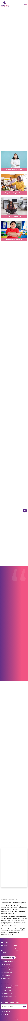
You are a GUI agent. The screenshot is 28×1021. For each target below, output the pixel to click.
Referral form (7, 957)
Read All (12, 731)
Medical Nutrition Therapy (6, 969)
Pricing (16, 950)
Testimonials (5, 948)
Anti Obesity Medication (6, 972)
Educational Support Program (7, 967)
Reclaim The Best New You (11, 130)
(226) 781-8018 (7, 990)
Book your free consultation (10, 36)
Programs (4, 945)
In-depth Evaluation (5, 964)
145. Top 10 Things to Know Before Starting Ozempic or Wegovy (14, 758)
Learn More (12, 316)
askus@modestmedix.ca (10, 996)
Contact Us (4, 952)
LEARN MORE (6, 32)
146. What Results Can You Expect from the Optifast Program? (14, 712)
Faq (15, 948)
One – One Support (5, 975)
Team (15, 945)
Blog (2, 950)
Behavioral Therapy (5, 978)
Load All (12, 676)
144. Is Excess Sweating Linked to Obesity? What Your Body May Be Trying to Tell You (14, 806)
